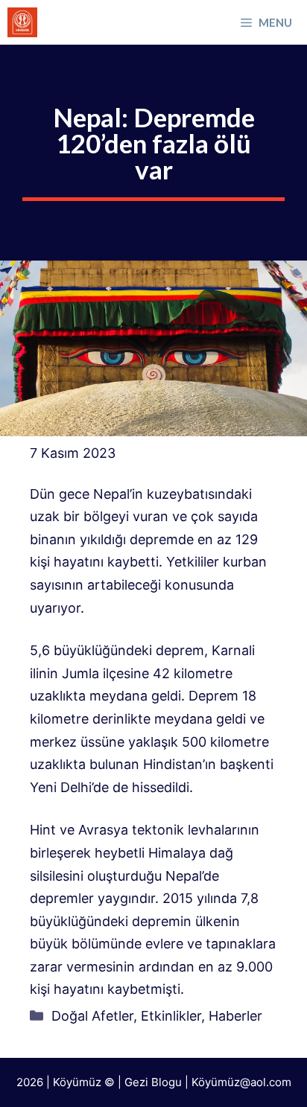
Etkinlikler (171, 1016)
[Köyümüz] (22, 22)
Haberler (235, 1016)
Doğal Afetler (92, 1016)
